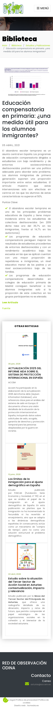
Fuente (6, 308)
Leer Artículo (10, 302)
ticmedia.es (33, 705)
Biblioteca (16, 45)
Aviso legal (9, 700)
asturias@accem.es (41, 684)
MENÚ (44, 8)
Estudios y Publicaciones (38, 45)
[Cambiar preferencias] (5, 700)
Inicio (4, 45)
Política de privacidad (26, 700)
